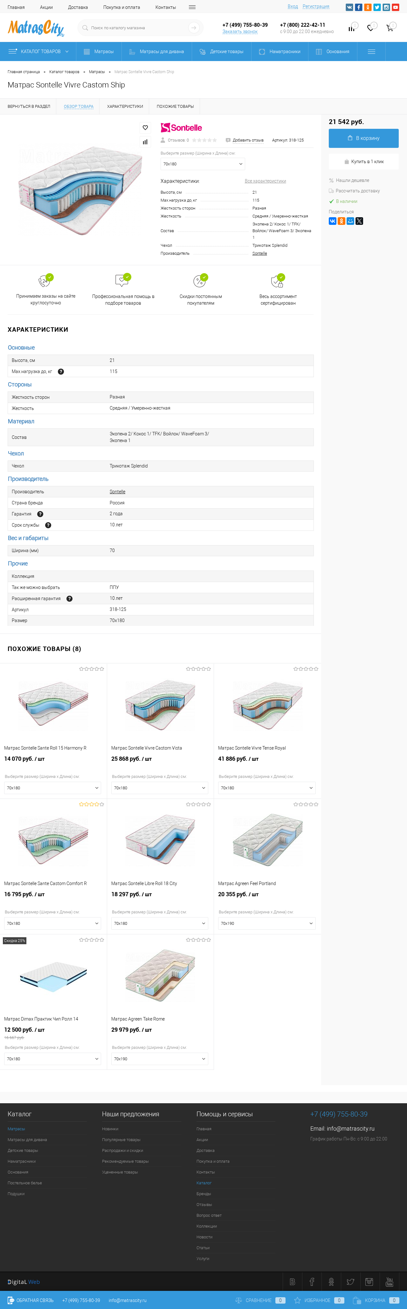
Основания (18, 1172)
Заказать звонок (240, 31)
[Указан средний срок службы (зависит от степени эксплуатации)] (48, 525)
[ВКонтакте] (332, 221)
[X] (359, 221)
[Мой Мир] (350, 221)
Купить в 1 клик (367, 161)
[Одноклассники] (341, 221)
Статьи (203, 1247)
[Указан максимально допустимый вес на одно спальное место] (61, 372)
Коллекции (207, 1226)
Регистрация (316, 6)
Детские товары (23, 1150)
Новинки (110, 1128)
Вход (293, 6)
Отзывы (204, 1204)
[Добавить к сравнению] (145, 142)
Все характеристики (265, 181)
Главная (16, 7)
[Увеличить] (80, 189)
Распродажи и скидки (122, 1150)
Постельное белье (25, 1183)
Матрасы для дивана (27, 1139)
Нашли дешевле (352, 180)
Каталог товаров (41, 51)
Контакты (165, 7)
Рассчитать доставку (358, 190)
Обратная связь (35, 1300)
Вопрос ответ (209, 1215)
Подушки (16, 1193)
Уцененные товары (120, 1172)
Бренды (204, 1193)
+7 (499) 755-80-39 (81, 1300)
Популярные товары (121, 1139)
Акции (46, 7)
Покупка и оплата (121, 7)
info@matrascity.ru (351, 1128)
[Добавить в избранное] (145, 128)
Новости (204, 1237)
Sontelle (259, 253)
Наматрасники (22, 1161)
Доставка (78, 7)
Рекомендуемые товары (125, 1161)
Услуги (203, 1258)
